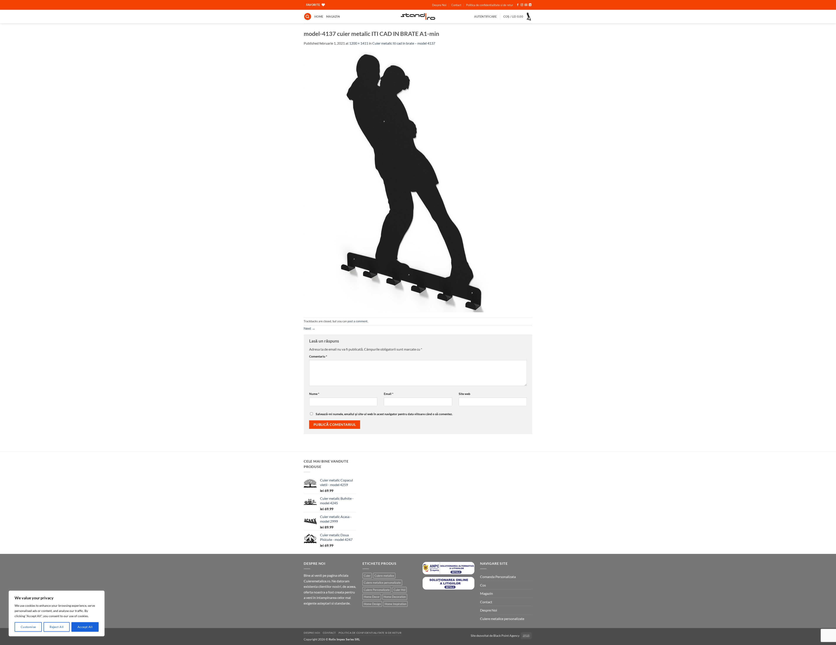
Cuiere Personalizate (377, 590)
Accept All (85, 627)
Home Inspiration (395, 604)
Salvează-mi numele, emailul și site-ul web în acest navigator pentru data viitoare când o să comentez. (384, 414)
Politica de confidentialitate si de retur (489, 5)
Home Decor (372, 596)
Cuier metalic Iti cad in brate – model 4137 (403, 43)
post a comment (357, 321)
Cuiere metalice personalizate (382, 582)
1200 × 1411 (358, 43)
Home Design (372, 604)
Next (309, 328)
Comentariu (318, 356)
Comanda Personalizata (498, 577)
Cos (483, 585)
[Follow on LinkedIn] (530, 5)
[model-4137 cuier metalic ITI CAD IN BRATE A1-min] (415, 181)
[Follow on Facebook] (517, 5)
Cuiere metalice (384, 575)
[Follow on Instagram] (522, 5)
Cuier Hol (399, 590)
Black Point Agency (506, 635)
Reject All (57, 627)
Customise (28, 627)
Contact (456, 5)
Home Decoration (395, 596)
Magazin (333, 16)
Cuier (367, 575)
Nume (314, 394)
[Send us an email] (526, 5)
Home (318, 16)
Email (388, 394)
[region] (56, 613)
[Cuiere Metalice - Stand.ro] (418, 16)
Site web (464, 394)
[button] (307, 16)
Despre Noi (439, 5)
